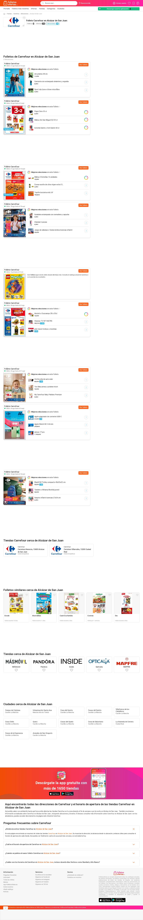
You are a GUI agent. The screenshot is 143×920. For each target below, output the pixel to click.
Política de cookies (80, 907)
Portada (7, 9)
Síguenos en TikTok (41, 884)
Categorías (51, 9)
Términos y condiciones (52, 907)
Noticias (5, 891)
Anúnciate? (6, 877)
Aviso (42, 907)
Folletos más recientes (20, 9)
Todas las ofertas (8, 880)
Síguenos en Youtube (41, 882)
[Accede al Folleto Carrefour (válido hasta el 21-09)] (14, 387)
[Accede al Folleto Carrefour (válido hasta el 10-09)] (14, 82)
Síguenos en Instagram (42, 879)
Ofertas (34, 9)
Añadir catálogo (8, 889)
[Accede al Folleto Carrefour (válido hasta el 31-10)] (14, 286)
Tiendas (42, 9)
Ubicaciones (24, 14)
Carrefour (16, 14)
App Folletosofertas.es (10, 884)
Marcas (5, 882)
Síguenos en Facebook (42, 877)
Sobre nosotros (8, 887)
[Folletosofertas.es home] (10, 3)
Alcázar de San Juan (44, 829)
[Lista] (138, 3)
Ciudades (60, 9)
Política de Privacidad (66, 907)
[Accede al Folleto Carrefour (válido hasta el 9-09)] (14, 425)
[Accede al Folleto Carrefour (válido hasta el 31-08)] (14, 322)
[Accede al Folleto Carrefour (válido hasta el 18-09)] (14, 223)
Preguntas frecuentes (9, 875)
